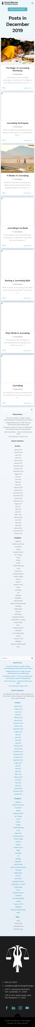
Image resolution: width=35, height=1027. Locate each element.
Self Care (18, 611)
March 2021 (18, 514)
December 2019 (18, 531)
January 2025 (18, 450)
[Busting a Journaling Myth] (17, 264)
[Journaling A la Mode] (17, 211)
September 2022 (18, 471)
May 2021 (18, 509)
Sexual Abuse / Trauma (18, 620)
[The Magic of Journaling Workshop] (17, 51)
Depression (18, 571)
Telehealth (18, 630)
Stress (18, 625)
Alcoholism (18, 547)
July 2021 (18, 506)
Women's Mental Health (18, 644)
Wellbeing (18, 641)
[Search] (31, 409)
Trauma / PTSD (18, 639)
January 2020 (18, 528)
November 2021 (18, 495)
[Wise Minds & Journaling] (17, 316)
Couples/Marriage (18, 566)
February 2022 (18, 487)
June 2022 (18, 479)
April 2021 (18, 512)
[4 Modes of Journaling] (17, 159)
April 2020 (18, 525)
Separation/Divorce (18, 617)
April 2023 (18, 458)
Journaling (18, 590)
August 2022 (18, 474)
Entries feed (18, 923)
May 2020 (18, 523)
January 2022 (18, 490)
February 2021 (18, 517)
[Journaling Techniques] (17, 106)
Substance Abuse (18, 628)
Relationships (18, 609)
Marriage (18, 595)
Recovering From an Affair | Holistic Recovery (17, 694)
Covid (18, 568)
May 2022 (18, 482)
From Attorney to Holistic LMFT (18, 436)
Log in (18, 920)
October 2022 (18, 468)
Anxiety (18, 549)
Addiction (18, 541)
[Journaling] (17, 369)
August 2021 (18, 504)
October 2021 (18, 498)
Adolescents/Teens (18, 544)
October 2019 (18, 533)
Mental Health (18, 601)
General (18, 582)
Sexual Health (18, 622)
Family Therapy (18, 576)
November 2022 (18, 466)
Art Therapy (18, 555)
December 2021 (18, 493)
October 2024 (18, 452)
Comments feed (18, 926)
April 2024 (18, 455)
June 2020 (18, 520)
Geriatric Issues (18, 584)
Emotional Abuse (18, 574)
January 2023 (18, 463)
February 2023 (18, 460)
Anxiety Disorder (18, 552)
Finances (18, 579)
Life (18, 593)
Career (18, 557)
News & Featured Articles (18, 603)
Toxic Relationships (18, 633)
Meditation (18, 598)
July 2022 (18, 477)
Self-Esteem (18, 614)
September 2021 (18, 501)
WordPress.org (18, 929)
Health (18, 587)
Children (18, 560)
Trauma (18, 636)
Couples (18, 563)
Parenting (18, 606)
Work (18, 647)
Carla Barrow (18, 74)
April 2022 (18, 485)
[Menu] (32, 3)
